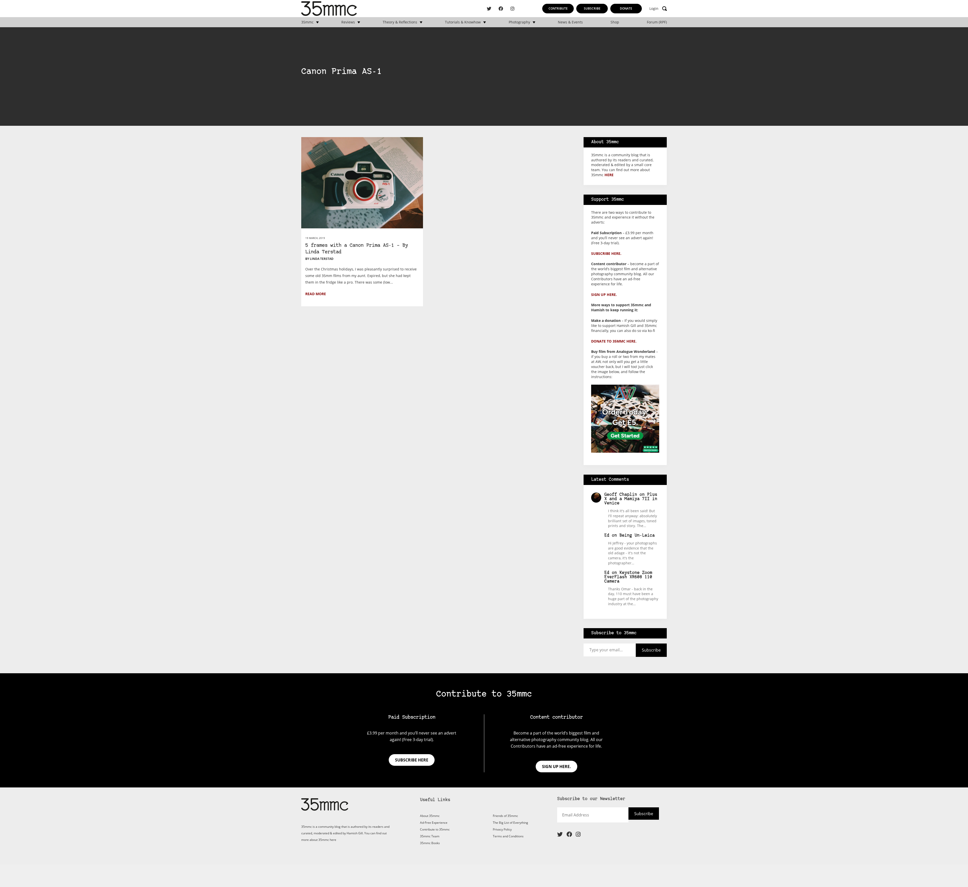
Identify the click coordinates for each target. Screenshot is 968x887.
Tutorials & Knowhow (463, 22)
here (609, 174)
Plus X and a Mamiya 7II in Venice (630, 499)
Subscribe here (411, 760)
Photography (519, 22)
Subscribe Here (634, 817)
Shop (615, 22)
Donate (626, 8)
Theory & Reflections (400, 22)
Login (653, 9)
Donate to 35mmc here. (614, 341)
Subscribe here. (606, 253)
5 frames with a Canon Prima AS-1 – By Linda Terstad (356, 249)
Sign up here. (604, 294)
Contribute (558, 8)
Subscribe (592, 8)
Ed (606, 535)
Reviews (348, 22)
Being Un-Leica (637, 535)
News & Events (570, 22)
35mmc (307, 22)
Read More (315, 293)
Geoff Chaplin (620, 495)
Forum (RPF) (657, 22)
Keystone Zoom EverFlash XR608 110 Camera (628, 577)
